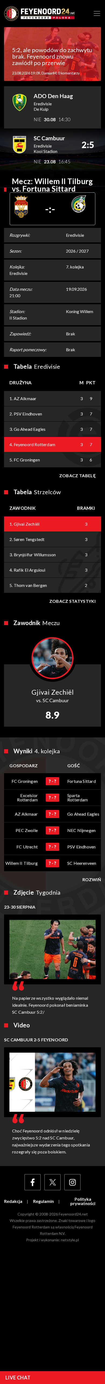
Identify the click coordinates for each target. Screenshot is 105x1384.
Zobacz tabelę (77, 475)
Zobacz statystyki (72, 601)
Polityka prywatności (82, 1201)
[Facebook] (32, 1182)
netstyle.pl (70, 1240)
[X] (52, 1182)
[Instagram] (72, 1182)
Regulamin (43, 1201)
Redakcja (13, 1201)
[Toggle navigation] (97, 13)
